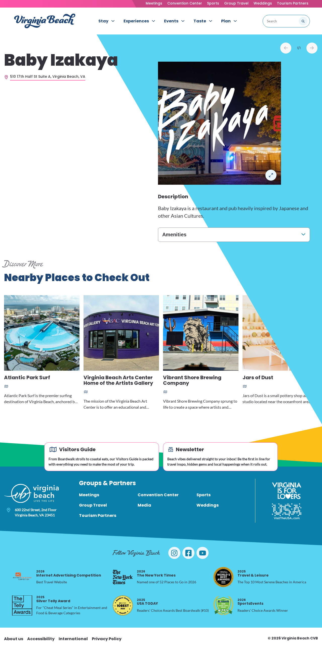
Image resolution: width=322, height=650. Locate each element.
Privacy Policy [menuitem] (107, 639)
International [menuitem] (73, 639)
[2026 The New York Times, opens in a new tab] (123, 577)
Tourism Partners (292, 3)
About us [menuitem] (13, 639)
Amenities (174, 234)
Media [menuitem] (144, 505)
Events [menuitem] (171, 21)
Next (311, 48)
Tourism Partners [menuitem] (97, 515)
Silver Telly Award (53, 599)
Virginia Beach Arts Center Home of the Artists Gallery (118, 381)
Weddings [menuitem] (207, 505)
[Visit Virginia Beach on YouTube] (202, 553)
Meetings (154, 3)
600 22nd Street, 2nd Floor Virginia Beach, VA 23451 (36, 512)
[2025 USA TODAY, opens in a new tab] (123, 605)
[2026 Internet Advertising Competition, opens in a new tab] (22, 577)
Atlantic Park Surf (27, 378)
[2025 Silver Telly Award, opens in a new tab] (22, 605)
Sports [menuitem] (203, 495)
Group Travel (236, 3)
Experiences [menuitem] (136, 21)
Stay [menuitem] (103, 21)
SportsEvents (250, 602)
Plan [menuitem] (226, 21)
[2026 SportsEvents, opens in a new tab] (223, 605)
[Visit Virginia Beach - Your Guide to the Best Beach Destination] (44, 21)
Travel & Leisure (253, 573)
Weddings (263, 3)
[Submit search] (303, 21)
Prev (285, 48)
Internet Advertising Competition (68, 573)
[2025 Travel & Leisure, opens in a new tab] (223, 577)
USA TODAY (147, 602)
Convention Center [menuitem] (158, 495)
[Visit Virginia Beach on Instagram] (174, 553)
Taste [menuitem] (199, 21)
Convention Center (184, 3)
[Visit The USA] (286, 511)
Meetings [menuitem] (89, 495)
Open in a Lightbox (270, 175)
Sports (213, 3)
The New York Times (156, 573)
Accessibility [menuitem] (41, 639)
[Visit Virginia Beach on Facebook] (188, 553)
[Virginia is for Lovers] (286, 490)
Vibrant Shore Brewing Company (192, 381)
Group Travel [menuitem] (93, 505)
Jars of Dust (258, 378)
